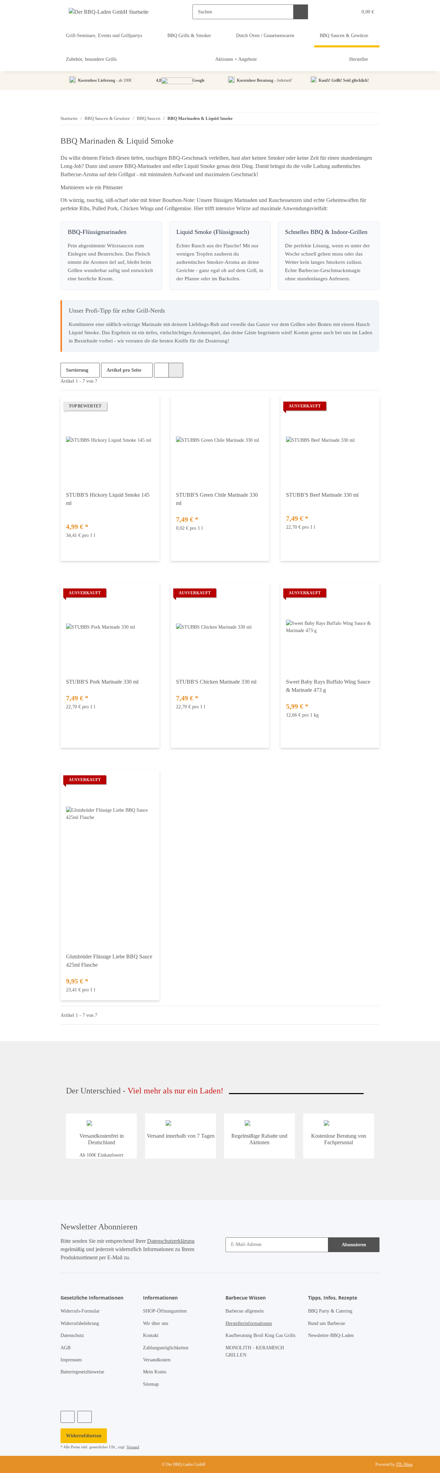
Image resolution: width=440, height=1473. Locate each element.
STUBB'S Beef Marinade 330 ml (322, 495)
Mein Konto (154, 1371)
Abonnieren (354, 1244)
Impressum (71, 1359)
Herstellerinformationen (249, 1323)
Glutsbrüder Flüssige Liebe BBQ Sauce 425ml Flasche (109, 961)
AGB (65, 1347)
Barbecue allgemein (245, 1311)
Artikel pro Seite (124, 370)
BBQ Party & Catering (330, 1311)
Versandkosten (156, 1359)
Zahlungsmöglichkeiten (165, 1347)
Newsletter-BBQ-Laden (331, 1335)
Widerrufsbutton (83, 1435)
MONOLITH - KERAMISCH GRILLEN (255, 1351)
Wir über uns (155, 1323)
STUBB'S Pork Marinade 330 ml (102, 682)
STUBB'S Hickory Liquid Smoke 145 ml (108, 499)
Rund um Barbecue (326, 1323)
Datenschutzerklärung (171, 1241)
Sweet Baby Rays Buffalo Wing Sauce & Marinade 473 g (328, 686)
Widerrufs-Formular (80, 1311)
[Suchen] (300, 11)
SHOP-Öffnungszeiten (165, 1311)
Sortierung (77, 370)
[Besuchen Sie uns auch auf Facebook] (67, 1417)
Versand (132, 1447)
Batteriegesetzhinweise (82, 1371)
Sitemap (151, 1384)
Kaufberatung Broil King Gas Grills (260, 1335)
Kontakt (150, 1335)
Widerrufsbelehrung (79, 1323)
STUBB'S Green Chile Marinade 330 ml (217, 499)
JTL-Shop (404, 1464)
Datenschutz (72, 1335)
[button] (338, 12)
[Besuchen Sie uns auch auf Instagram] (84, 1417)
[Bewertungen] (75, 511)
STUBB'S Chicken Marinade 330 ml (216, 682)
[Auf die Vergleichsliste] (147, 407)
